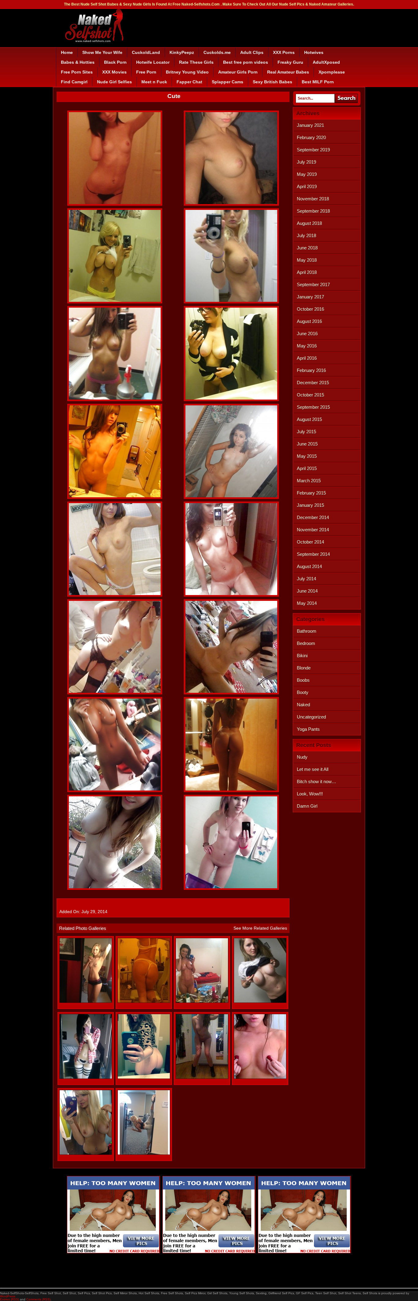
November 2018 (313, 198)
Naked (303, 704)
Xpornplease (332, 72)
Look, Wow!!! (310, 793)
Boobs (303, 680)
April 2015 (307, 468)
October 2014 (310, 541)
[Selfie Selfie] (202, 1001)
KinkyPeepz (182, 52)
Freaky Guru (290, 62)
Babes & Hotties (78, 62)
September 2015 (313, 407)
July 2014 (306, 578)
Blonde (304, 667)
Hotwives (313, 52)
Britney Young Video (187, 72)
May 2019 (307, 174)
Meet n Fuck (154, 81)
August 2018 (309, 223)
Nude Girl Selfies (114, 81)
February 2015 (311, 492)
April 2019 (307, 186)
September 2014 (313, 554)
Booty (302, 692)
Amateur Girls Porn (238, 72)
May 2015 (307, 456)
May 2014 (307, 603)
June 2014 (307, 591)
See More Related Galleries (260, 928)
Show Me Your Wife (102, 52)
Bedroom (306, 643)
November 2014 (313, 529)
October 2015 (310, 394)
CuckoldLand (146, 52)
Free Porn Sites (77, 72)
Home (67, 52)
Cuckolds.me (217, 52)
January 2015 (310, 505)
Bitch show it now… (316, 781)
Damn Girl (307, 806)
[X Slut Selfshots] (260, 1077)
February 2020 (311, 137)
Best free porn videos (245, 62)
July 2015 (306, 431)
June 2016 (307, 333)
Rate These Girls (196, 62)
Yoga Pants (308, 729)
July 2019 (306, 162)
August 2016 (309, 321)
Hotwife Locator (153, 62)
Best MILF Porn (318, 81)
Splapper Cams (227, 81)
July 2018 (306, 235)
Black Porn (115, 62)
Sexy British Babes (272, 81)
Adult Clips (251, 52)
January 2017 (310, 296)
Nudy (302, 757)
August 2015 (309, 419)
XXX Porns (284, 52)
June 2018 (307, 247)
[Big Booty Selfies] (144, 1001)
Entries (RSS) (9, 1299)
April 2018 (307, 272)
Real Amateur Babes (288, 72)
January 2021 (310, 125)
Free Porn (146, 72)
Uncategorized (311, 716)
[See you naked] (86, 1077)
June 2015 (307, 443)
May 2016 (307, 345)
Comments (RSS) (38, 1299)
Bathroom (306, 631)
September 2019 (313, 149)
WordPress (7, 1296)
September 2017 (313, 284)
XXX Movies (114, 72)
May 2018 (307, 260)
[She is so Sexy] (86, 1001)
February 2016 (311, 370)
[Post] (86, 1153)
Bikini (302, 655)
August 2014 (309, 566)
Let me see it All (312, 769)
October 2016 (310, 309)
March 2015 (309, 480)
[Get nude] (144, 1077)
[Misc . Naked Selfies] (260, 1001)
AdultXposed (326, 62)
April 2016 (307, 358)
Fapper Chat (189, 81)
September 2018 (313, 211)
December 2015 (313, 382)
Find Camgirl (74, 81)
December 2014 (313, 517)
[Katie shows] (202, 1077)
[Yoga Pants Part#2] (144, 1153)
